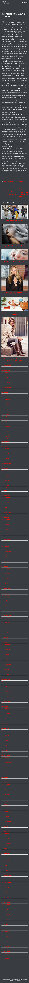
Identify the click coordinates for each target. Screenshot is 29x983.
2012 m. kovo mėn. (5, 620)
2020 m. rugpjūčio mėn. (6, 463)
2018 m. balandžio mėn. (6, 531)
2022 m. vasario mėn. (5, 434)
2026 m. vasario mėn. (5, 367)
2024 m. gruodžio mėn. (6, 382)
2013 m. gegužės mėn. (5, 610)
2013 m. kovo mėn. (5, 612)
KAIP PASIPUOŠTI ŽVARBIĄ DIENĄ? (14, 221)
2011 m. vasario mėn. (5, 644)
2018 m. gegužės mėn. (5, 529)
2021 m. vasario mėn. (5, 451)
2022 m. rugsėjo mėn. (5, 419)
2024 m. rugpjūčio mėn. (6, 387)
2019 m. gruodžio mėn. (6, 483)
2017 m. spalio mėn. (5, 546)
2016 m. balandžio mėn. (6, 583)
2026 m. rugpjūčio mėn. (6, 365)
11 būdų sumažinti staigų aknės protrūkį (14, 262)
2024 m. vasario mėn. (5, 399)
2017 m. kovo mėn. (5, 563)
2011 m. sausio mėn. (5, 647)
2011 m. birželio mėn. (5, 634)
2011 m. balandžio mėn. (6, 639)
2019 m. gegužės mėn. (5, 500)
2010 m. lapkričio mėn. (5, 652)
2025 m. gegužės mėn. (5, 377)
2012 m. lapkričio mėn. (5, 617)
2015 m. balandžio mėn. (6, 598)
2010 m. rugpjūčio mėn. (6, 656)
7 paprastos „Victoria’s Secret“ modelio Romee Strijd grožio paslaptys (14, 292)
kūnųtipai (10, 181)
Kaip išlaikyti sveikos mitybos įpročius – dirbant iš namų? (14, 313)
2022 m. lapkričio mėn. (5, 414)
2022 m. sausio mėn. (5, 436)
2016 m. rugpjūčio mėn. (6, 576)
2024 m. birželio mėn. (5, 389)
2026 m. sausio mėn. (5, 370)
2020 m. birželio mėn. (5, 468)
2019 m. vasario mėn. (5, 507)
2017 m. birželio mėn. (5, 556)
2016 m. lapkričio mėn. (5, 568)
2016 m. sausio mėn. (5, 588)
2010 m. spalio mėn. (5, 654)
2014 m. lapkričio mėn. (5, 603)
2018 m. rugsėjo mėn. (5, 519)
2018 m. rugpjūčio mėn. (6, 522)
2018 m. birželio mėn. (5, 527)
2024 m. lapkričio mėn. (5, 384)
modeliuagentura (19, 181)
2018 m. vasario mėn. (5, 536)
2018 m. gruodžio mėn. (6, 512)
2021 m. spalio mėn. (5, 441)
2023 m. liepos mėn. (5, 404)
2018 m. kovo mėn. (5, 534)
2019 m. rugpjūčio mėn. (6, 492)
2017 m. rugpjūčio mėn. (6, 551)
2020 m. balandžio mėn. (6, 473)
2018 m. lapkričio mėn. (5, 514)
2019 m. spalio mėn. (5, 487)
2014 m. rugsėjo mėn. (5, 605)
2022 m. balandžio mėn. (6, 429)
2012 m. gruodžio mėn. (6, 615)
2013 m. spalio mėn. (5, 607)
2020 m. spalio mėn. (5, 458)
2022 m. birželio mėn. (5, 426)
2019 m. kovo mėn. (5, 505)
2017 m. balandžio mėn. (6, 561)
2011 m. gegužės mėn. (5, 637)
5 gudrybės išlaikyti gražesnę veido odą (14, 246)
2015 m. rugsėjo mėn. (5, 590)
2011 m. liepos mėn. (5, 632)
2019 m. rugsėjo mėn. (5, 490)
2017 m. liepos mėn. (5, 554)
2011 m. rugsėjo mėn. (5, 627)
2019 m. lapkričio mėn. (5, 485)
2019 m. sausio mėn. (5, 509)
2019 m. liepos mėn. (5, 495)
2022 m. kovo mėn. (5, 431)
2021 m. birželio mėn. (5, 446)
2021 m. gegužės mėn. (5, 448)
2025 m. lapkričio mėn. (5, 375)
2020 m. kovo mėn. (5, 475)
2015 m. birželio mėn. (5, 593)
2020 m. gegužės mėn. (5, 470)
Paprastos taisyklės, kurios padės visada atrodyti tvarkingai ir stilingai (14, 359)
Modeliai (13, 181)
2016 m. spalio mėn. (5, 571)
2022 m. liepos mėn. (5, 424)
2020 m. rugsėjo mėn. (5, 460)
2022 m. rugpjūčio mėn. (6, 421)
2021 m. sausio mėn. (5, 453)
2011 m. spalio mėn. (5, 625)
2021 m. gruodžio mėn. (6, 438)
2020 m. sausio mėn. (5, 480)
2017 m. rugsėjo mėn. (5, 549)
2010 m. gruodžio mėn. (6, 649)
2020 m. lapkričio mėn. (5, 456)
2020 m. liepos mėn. (5, 465)
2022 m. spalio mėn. (5, 416)
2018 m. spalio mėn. (5, 517)
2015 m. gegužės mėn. (5, 595)
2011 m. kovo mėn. (5, 642)
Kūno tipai (3, 175)
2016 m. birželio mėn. (5, 580)
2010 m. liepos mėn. (5, 659)
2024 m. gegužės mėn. (5, 392)
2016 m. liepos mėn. (5, 578)
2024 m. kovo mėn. (5, 397)
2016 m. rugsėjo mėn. (5, 573)
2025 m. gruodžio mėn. (6, 372)
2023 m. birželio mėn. (5, 407)
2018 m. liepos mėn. (5, 524)
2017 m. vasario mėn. (5, 566)
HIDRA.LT (19, 980)
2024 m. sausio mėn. (5, 402)
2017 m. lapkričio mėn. (5, 544)
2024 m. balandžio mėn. (6, 394)
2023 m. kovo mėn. (5, 409)
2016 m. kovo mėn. (5, 585)
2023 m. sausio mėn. (5, 411)
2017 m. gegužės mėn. (5, 558)
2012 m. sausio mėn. (5, 622)
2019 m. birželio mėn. (5, 497)
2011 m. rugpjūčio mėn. (6, 630)
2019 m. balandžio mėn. (6, 502)
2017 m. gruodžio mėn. (6, 541)
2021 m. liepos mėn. (5, 443)
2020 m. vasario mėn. (5, 478)
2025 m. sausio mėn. (5, 380)
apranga (5, 181)
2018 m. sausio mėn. (5, 539)
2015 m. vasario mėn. (5, 600)
